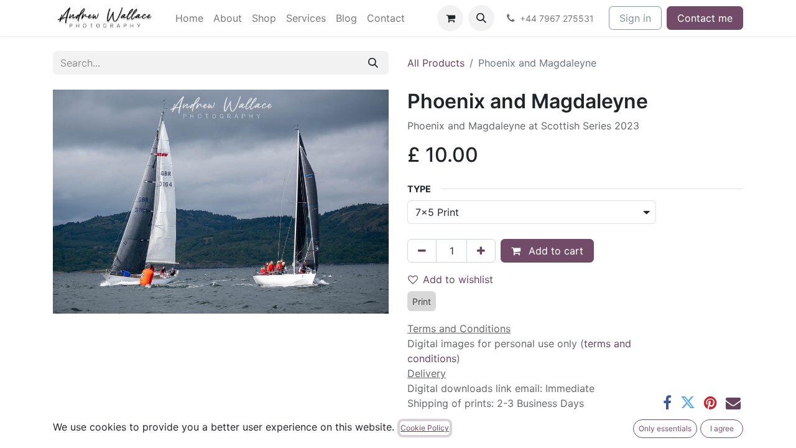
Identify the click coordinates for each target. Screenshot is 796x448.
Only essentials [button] (665, 428)
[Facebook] (667, 402)
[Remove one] (422, 251)
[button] (481, 18)
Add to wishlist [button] (458, 279)
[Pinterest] (710, 402)
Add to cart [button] (554, 251)
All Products (436, 63)
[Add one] (481, 251)
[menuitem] (189, 18)
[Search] (373, 63)
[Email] (733, 402)
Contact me (705, 18)
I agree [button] (722, 428)
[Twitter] (687, 402)
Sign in (635, 18)
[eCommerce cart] (450, 18)
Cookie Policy (424, 427)
